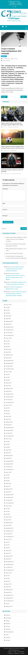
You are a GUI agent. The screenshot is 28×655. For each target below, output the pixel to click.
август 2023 (9, 405)
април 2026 (8, 315)
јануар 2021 (8, 491)
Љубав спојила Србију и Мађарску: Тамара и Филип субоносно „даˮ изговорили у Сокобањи (16, 239)
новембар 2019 (9, 531)
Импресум (10, 653)
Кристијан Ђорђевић (14, 126)
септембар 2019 (10, 536)
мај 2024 (8, 380)
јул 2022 (8, 441)
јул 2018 (8, 575)
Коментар (5, 188)
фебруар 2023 (9, 422)
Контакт (22, 653)
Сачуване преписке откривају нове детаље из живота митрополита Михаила (16, 257)
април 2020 (8, 517)
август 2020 (9, 505)
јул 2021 (8, 475)
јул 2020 (8, 508)
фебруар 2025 (9, 355)
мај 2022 (8, 447)
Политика (8, 629)
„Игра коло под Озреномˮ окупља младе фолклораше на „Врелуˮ (15, 245)
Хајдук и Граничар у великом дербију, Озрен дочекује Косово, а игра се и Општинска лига (12, 147)
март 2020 (8, 519)
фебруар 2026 (9, 321)
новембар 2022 (9, 430)
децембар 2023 (9, 394)
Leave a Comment (6, 60)
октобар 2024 (9, 366)
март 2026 (8, 318)
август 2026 (9, 304)
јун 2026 (8, 310)
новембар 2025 (9, 329)
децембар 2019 (9, 528)
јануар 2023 (8, 424)
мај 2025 (8, 346)
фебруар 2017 (9, 606)
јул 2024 (8, 374)
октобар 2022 (9, 433)
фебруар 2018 (9, 589)
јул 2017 (8, 603)
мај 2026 (8, 313)
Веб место (5, 215)
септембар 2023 (10, 402)
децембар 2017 (9, 595)
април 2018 (8, 584)
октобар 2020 (9, 500)
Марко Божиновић (17, 173)
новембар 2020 (9, 497)
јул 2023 (8, 408)
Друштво (4, 56)
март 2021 (8, 486)
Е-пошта (5, 209)
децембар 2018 (9, 561)
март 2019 (8, 553)
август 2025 (9, 338)
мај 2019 (8, 547)
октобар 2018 (9, 567)
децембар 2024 (9, 360)
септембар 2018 (10, 570)
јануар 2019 (8, 559)
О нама (14, 651)
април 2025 (8, 349)
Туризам (8, 637)
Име (4, 203)
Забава (7, 620)
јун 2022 (8, 444)
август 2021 (9, 472)
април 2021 (8, 483)
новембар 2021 (9, 464)
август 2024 (9, 371)
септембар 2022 (10, 436)
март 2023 (8, 419)
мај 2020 (8, 514)
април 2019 (8, 550)
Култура (8, 626)
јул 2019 (8, 542)
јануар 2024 (8, 391)
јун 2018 (8, 578)
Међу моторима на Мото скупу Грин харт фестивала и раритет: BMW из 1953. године (12, 124)
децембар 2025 (9, 327)
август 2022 (9, 438)
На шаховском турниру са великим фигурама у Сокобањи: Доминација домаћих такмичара (16, 293)
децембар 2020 (9, 494)
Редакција (15, 58)
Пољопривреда (9, 631)
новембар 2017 (9, 598)
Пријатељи (17, 653)
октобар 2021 (9, 466)
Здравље (8, 623)
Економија (8, 618)
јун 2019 (8, 545)
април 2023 (8, 416)
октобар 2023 (9, 399)
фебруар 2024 (9, 388)
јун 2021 (8, 478)
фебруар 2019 (9, 556)
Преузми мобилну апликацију (15, 4)
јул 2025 (8, 341)
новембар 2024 (9, 363)
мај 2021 (8, 480)
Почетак (9, 651)
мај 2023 (8, 413)
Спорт (7, 634)
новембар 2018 (9, 564)
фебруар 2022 (9, 455)
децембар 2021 (9, 461)
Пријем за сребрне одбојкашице (5, 97)
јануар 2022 (8, 458)
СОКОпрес (14, 18)
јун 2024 (8, 377)
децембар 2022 (9, 427)
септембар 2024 (10, 368)
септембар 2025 (10, 335)
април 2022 (8, 450)
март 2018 (8, 586)
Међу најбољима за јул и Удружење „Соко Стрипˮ (16, 249)
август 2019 (9, 539)
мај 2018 (8, 581)
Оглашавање (21, 651)
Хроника (8, 640)
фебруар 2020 (9, 522)
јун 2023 (8, 410)
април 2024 (8, 382)
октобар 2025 (9, 332)
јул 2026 (8, 307)
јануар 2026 (8, 324)
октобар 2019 (9, 533)
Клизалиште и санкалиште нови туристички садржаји (24, 97)
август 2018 (9, 572)
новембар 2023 (9, 396)
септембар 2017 (10, 600)
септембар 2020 (10, 503)
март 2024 (8, 385)
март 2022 (8, 452)
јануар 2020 (8, 525)
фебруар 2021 (9, 489)
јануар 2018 (8, 592)
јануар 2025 (8, 357)
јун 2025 (8, 343)
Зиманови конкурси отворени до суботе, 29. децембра (12, 170)
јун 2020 (8, 511)
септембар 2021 (10, 469)
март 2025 (8, 352)
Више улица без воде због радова (14, 253)
